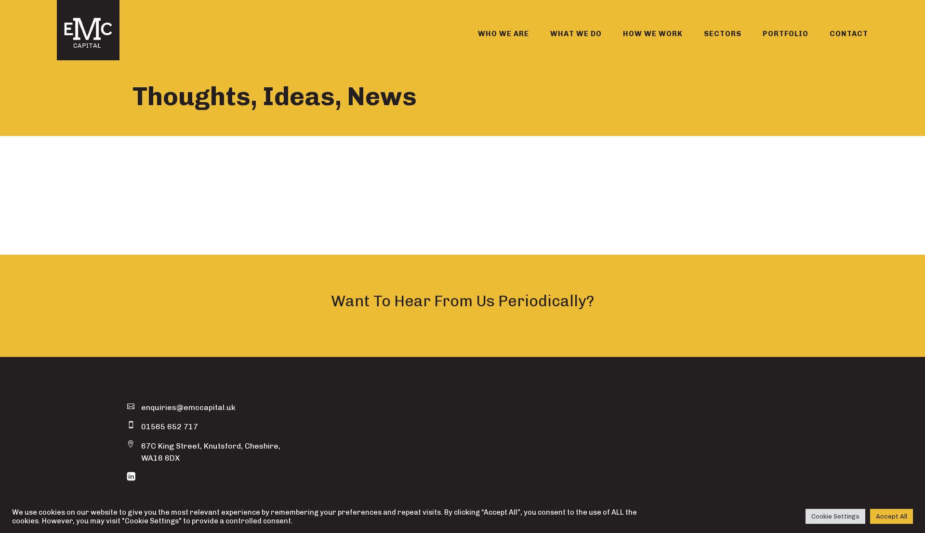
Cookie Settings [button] (835, 516)
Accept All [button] (891, 516)
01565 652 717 (169, 426)
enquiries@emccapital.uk (188, 407)
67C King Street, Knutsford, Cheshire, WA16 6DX (210, 452)
